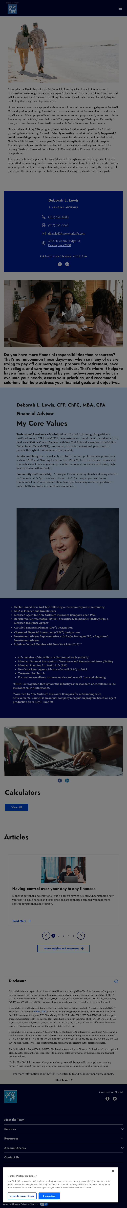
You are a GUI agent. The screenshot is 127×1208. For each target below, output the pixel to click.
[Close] (113, 1171)
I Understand (49, 1196)
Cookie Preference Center (22, 1196)
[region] (60, 1185)
